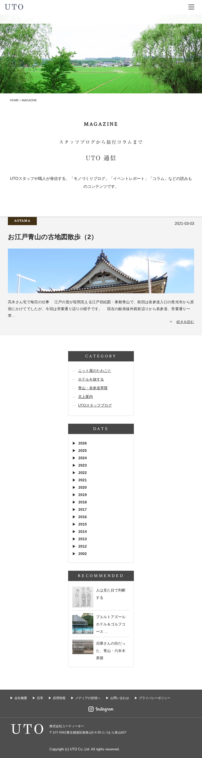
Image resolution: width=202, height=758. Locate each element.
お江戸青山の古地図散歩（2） (56, 236)
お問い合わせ (119, 698)
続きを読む (185, 322)
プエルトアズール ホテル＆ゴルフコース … (110, 624)
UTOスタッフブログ (95, 405)
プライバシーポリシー (154, 698)
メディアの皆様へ (87, 698)
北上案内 (85, 397)
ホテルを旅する (91, 379)
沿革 (40, 698)
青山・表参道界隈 (93, 388)
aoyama (22, 221)
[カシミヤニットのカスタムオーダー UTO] (14, 6)
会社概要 (20, 698)
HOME (14, 100)
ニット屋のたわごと (94, 370)
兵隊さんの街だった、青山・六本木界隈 (110, 650)
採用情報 (59, 698)
